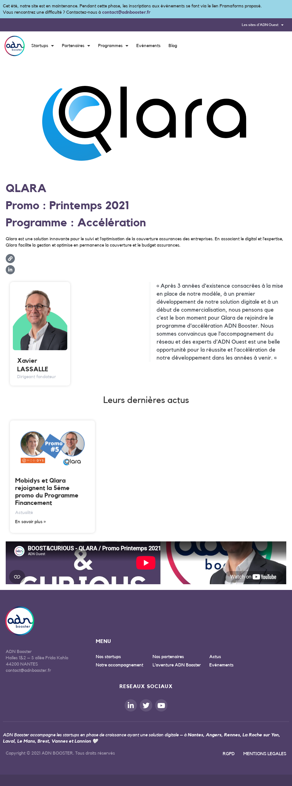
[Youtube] (161, 705)
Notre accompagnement (119, 665)
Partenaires (73, 45)
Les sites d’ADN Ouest (260, 25)
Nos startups (108, 656)
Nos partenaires (168, 656)
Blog (173, 45)
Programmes (110, 45)
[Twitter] (146, 705)
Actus (215, 656)
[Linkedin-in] (131, 705)
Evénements (148, 45)
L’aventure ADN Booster (177, 665)
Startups (39, 45)
